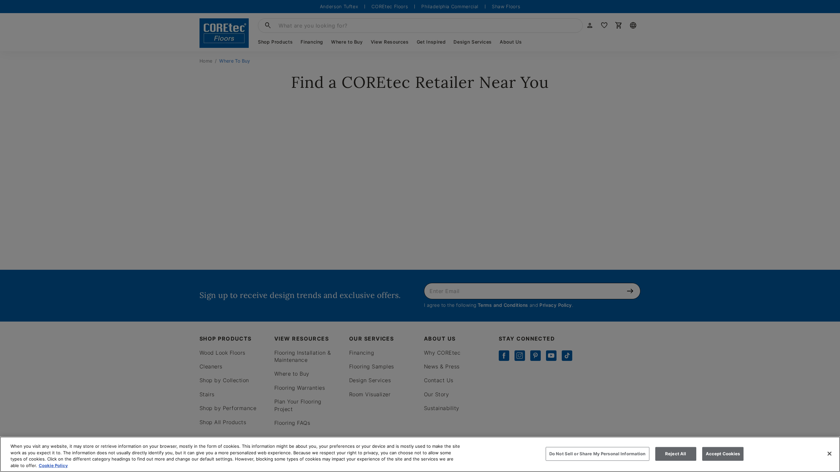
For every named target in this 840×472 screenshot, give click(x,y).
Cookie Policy (53, 465)
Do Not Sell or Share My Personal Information (597, 453)
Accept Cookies (723, 453)
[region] (420, 454)
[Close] (829, 453)
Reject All (675, 453)
